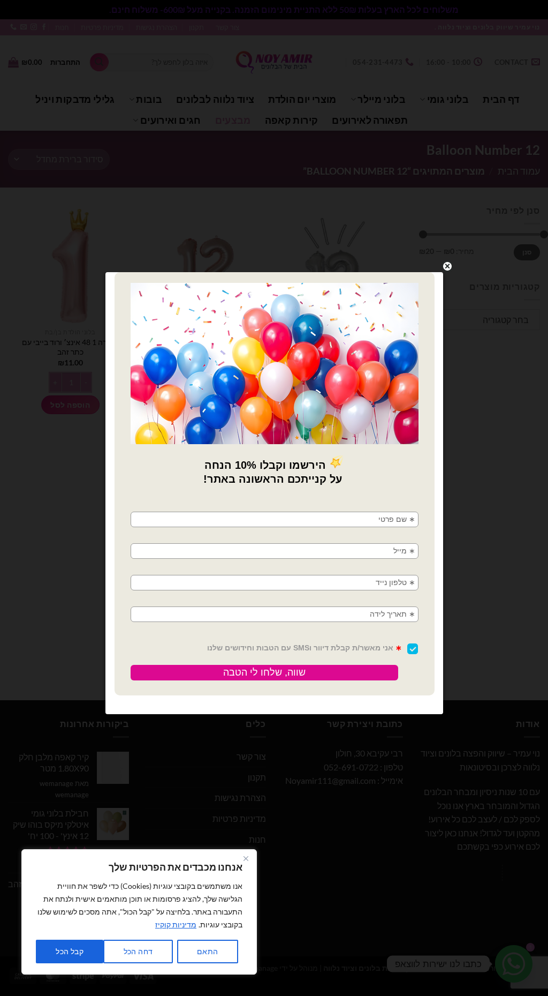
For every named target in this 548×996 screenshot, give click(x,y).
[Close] (245, 858)
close (447, 266)
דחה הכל (138, 951)
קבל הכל (69, 951)
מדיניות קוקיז (175, 924)
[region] (139, 912)
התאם (207, 951)
